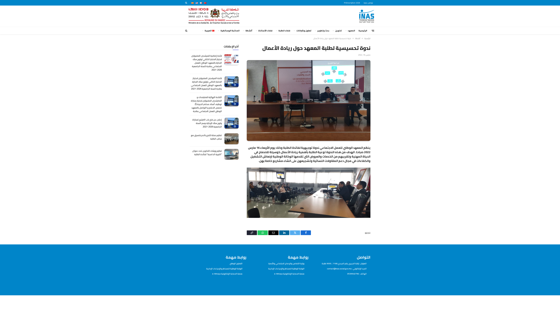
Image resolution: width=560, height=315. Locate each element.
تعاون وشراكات (303, 31)
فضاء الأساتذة (265, 31)
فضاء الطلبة (284, 31)
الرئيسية (362, 31)
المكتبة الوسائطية (229, 31)
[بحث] (186, 3)
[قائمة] (373, 30)
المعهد (351, 31)
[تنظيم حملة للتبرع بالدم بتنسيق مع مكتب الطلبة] (231, 138)
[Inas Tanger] (366, 16)
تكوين (338, 31)
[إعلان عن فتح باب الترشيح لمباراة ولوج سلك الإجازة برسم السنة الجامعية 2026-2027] (231, 123)
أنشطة (248, 31)
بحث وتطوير (323, 31)
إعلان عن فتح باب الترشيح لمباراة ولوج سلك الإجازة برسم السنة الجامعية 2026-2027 (207, 123)
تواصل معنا (368, 3)
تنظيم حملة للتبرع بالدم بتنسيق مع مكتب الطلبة (206, 137)
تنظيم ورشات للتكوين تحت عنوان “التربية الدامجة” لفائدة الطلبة (207, 152)
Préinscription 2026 (352, 3)
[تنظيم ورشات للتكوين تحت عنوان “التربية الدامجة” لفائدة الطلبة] (231, 154)
